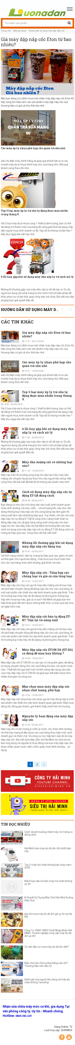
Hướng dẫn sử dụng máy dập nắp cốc (47, 31)
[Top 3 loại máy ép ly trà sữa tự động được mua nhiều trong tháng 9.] (37, 190)
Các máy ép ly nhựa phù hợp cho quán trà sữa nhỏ (33, 148)
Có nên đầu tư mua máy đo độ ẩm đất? (46, 947)
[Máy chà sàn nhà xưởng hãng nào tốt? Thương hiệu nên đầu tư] (12, 969)
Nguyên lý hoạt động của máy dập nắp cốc (47, 718)
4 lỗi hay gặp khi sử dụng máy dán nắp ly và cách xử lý (37, 276)
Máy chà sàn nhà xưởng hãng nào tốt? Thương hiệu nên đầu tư (46, 964)
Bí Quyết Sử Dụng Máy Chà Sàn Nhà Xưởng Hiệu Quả (48, 899)
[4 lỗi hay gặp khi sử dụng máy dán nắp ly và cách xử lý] (37, 256)
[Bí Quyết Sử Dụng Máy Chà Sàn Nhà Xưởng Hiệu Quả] (12, 903)
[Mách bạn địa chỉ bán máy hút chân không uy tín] (12, 887)
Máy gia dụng (19, 31)
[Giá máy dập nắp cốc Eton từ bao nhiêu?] (37, 72)
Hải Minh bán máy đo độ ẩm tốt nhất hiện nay (47, 850)
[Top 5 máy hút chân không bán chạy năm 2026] (12, 871)
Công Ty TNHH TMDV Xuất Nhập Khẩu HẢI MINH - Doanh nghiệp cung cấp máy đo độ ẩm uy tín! (48, 933)
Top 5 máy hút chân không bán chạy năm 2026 (47, 866)
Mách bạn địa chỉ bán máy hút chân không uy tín (48, 882)
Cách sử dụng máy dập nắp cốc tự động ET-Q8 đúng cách (47, 493)
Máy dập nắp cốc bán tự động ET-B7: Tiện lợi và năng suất (46, 618)
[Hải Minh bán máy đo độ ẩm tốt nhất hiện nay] (12, 854)
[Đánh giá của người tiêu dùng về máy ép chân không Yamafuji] (12, 985)
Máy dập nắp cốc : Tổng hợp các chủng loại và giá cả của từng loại (47, 574)
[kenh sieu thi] (37, 804)
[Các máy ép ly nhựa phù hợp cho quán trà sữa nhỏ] (37, 128)
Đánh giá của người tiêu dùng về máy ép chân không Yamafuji (47, 981)
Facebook (62, 1037)
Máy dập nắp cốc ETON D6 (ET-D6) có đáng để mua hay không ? (47, 651)
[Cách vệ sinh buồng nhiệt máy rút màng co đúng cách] (12, 838)
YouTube (69, 1037)
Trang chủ (6, 31)
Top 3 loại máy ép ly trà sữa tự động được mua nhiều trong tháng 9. (34, 212)
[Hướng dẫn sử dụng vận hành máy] (37, 9)
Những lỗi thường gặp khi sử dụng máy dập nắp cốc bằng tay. (47, 544)
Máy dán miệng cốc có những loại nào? (47, 464)
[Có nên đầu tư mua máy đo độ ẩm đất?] (12, 953)
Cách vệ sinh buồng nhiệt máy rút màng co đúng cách (48, 833)
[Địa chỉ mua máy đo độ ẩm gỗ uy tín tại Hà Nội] (12, 920)
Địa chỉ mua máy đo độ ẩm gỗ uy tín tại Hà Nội (48, 915)
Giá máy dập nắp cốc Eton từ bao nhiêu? (36, 42)
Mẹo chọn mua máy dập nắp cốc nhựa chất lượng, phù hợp (46, 688)
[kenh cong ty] (37, 781)
